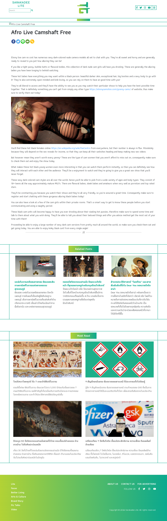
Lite (13, 484)
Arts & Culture (18, 496)
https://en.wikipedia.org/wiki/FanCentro (70, 148)
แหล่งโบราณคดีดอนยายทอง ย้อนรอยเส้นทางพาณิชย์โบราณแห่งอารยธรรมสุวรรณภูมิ (35, 285)
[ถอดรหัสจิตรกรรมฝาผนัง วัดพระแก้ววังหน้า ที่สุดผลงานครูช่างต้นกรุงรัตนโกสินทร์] (83, 266)
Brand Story (17, 501)
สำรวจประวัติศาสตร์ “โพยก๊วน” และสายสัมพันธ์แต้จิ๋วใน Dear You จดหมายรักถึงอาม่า (131, 285)
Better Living (17, 492)
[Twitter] (18, 41)
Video (14, 509)
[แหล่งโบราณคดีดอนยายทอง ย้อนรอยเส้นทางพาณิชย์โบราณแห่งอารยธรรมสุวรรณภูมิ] (35, 266)
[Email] (27, 41)
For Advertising (147, 484)
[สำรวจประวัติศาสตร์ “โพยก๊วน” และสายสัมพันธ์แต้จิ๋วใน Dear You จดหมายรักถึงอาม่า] (131, 266)
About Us (113, 484)
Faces (14, 488)
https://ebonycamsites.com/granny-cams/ (110, 89)
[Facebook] (13, 41)
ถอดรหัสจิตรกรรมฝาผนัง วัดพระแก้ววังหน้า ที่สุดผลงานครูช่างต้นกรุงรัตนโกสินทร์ (83, 283)
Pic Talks (15, 505)
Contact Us (128, 484)
